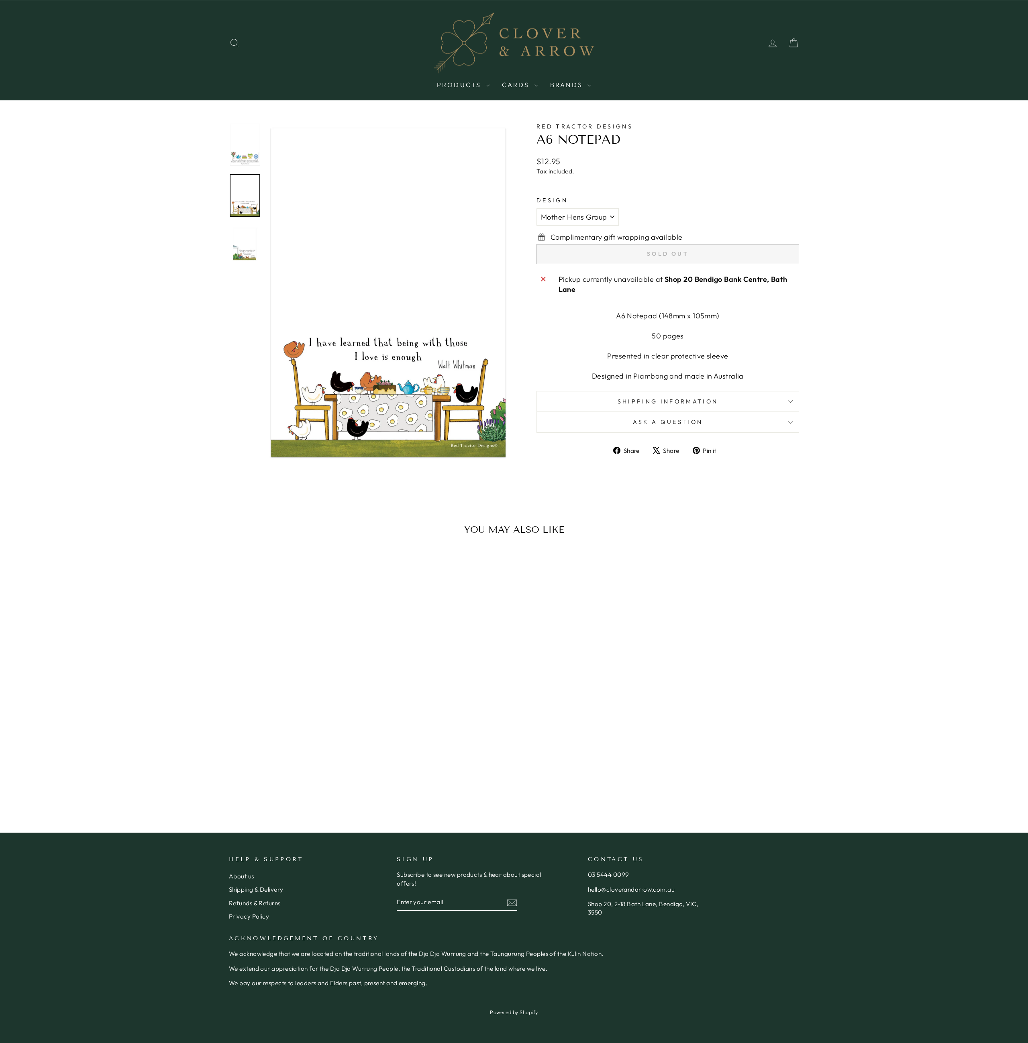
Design (552, 200)
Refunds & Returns (255, 903)
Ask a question (668, 422)
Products (460, 85)
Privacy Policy (249, 916)
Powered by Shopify (514, 1012)
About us (241, 876)
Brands (567, 85)
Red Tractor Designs (584, 126)
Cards (517, 85)
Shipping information (668, 401)
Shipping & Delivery (256, 889)
